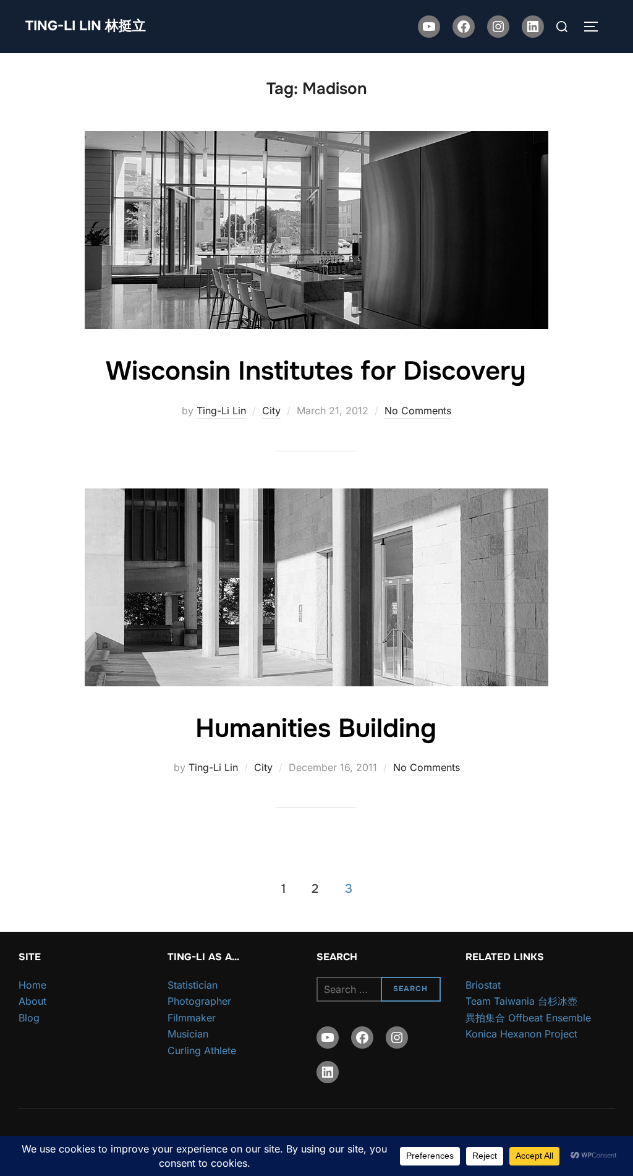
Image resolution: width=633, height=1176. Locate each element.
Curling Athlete (202, 1050)
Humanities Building (315, 728)
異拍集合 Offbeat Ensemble (528, 1018)
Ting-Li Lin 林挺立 (85, 26)
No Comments (417, 410)
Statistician (193, 985)
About (32, 1001)
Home (32, 985)
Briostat (483, 985)
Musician (188, 1034)
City (271, 410)
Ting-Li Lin (221, 410)
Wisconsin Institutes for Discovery (316, 371)
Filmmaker (192, 1018)
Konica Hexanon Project (521, 1034)
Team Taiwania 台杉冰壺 (521, 1001)
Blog (29, 1018)
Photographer (199, 1001)
